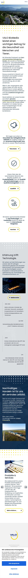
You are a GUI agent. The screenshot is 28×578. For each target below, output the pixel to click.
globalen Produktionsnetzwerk (9, 99)
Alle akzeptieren (14, 563)
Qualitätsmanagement (15, 92)
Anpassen (14, 569)
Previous (2, 487)
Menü (26, 1)
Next (26, 487)
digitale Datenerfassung (17, 402)
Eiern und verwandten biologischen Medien (13, 59)
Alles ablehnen (14, 574)
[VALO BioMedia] (2, 2)
